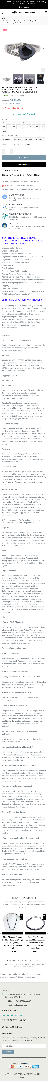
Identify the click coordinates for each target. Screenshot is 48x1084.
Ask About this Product (22, 144)
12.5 (4, 131)
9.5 (14, 127)
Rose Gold (17, 139)
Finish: (10, 136)
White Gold (6, 139)
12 (42, 127)
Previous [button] (4, 48)
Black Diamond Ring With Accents (27, 189)
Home (3, 18)
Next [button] (43, 48)
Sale (5, 30)
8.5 (4, 127)
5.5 (18, 123)
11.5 (36, 127)
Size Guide (6, 144)
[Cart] (44, 12)
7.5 (38, 123)
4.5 (8, 123)
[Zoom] (43, 70)
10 (19, 127)
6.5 (28, 123)
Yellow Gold (39, 139)
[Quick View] (21, 915)
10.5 (25, 127)
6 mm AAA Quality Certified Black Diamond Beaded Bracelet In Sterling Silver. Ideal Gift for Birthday (35, 942)
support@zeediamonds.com (16, 1005)
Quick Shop (13, 933)
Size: (4, 119)
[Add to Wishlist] (21, 918)
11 (31, 127)
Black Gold (28, 139)
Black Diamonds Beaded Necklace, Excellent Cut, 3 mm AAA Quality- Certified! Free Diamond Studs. (12, 942)
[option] (24, 50)
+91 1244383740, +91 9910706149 (18, 1001)
